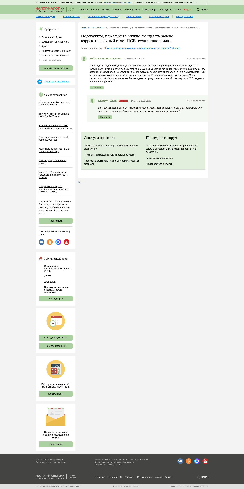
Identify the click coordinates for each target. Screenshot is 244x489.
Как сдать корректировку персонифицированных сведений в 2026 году (142, 48)
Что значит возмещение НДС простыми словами (109, 155)
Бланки (105, 9)
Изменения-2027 (71, 16)
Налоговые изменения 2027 (56, 51)
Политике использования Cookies (118, 3)
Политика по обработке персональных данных (189, 486)
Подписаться (56, 221)
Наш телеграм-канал (56, 81)
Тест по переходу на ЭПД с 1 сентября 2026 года (54, 115)
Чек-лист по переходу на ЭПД (103, 16)
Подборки (117, 9)
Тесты (177, 9)
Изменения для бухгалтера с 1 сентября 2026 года (55, 103)
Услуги (168, 477)
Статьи (95, 9)
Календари (166, 9)
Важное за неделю (45, 16)
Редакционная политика (149, 477)
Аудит (45, 46)
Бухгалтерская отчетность (55, 42)
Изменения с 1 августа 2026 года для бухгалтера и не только (55, 126)
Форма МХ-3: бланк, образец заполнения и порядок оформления (111, 147)
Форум (187, 9)
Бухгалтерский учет (52, 37)
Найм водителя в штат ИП (160, 164)
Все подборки (55, 298)
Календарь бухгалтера (55, 337)
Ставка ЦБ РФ (133, 16)
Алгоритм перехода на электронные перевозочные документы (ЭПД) (53, 189)
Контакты (129, 477)
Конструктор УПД (185, 16)
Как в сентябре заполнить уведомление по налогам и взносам (53, 175)
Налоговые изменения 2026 (56, 55)
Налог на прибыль (51, 60)
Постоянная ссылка (196, 58)
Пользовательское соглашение (125, 486)
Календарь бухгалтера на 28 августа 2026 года (53, 138)
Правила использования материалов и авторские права (58, 486)
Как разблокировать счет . (159, 158)
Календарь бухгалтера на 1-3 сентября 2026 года (54, 150)
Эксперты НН (115, 477)
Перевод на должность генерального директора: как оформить (111, 162)
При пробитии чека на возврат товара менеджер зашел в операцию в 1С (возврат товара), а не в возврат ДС (171, 148)
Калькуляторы (149, 9)
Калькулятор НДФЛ (159, 16)
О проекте (99, 477)
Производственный (55, 346)
